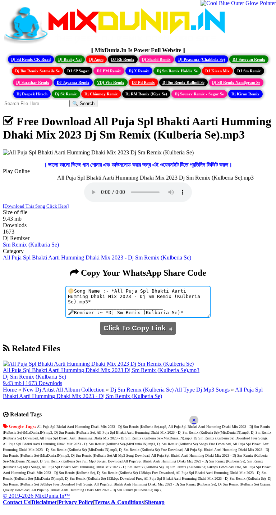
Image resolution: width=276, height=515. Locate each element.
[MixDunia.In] (116, 44)
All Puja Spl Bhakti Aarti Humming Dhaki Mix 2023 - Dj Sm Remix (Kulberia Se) (97, 257)
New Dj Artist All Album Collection (64, 390)
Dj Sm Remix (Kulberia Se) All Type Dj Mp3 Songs (170, 390)
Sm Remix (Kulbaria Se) (31, 244)
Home (10, 390)
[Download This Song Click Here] (36, 206)
